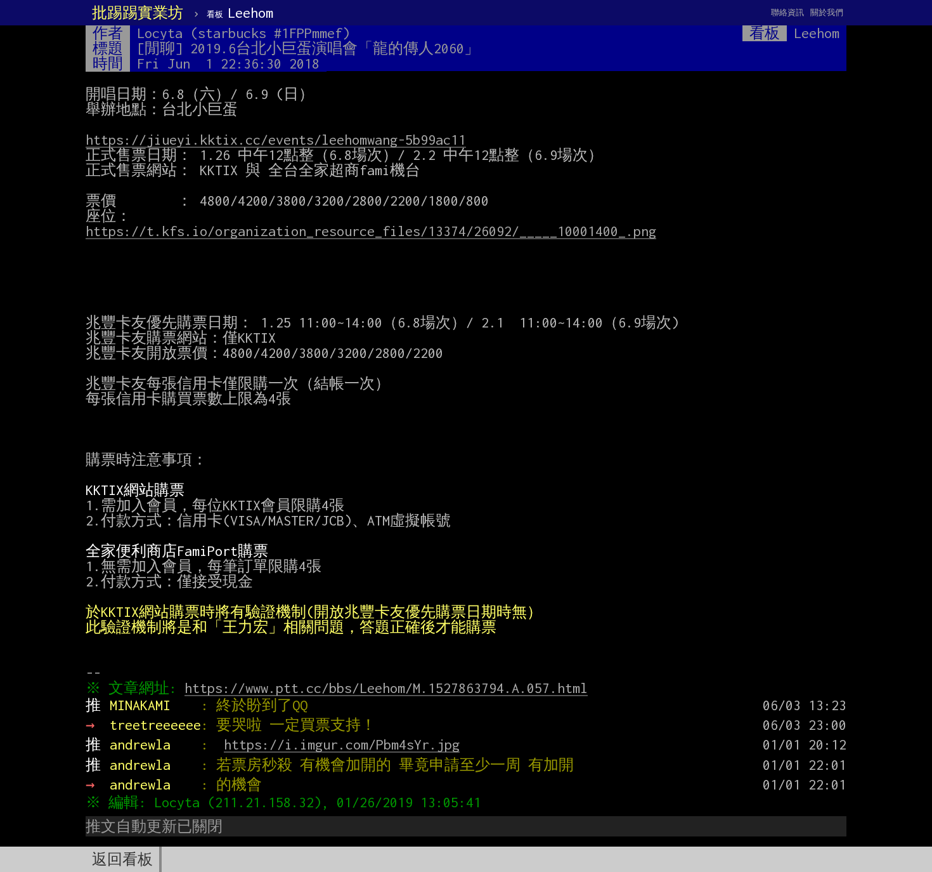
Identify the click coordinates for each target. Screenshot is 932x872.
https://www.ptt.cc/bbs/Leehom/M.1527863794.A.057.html (386, 688)
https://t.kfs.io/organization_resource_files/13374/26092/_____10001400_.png (371, 231)
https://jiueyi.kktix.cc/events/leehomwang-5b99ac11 (276, 139)
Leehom (240, 12)
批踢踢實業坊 (137, 12)
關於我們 (826, 12)
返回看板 (122, 859)
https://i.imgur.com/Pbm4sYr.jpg (342, 744)
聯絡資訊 (787, 12)
